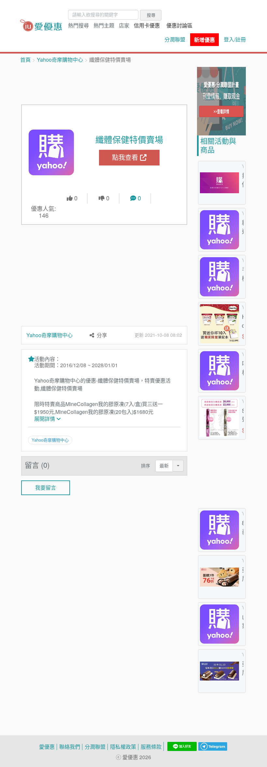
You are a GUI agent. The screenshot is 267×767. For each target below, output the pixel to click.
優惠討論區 (179, 25)
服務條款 (151, 746)
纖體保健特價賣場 (129, 140)
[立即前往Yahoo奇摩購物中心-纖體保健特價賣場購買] (51, 152)
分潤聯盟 (174, 39)
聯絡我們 (69, 746)
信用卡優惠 (147, 25)
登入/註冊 (235, 39)
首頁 (25, 59)
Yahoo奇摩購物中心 (60, 59)
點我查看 (126, 157)
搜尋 (151, 15)
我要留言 (45, 487)
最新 (164, 465)
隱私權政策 (123, 746)
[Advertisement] (139, 83)
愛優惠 (47, 746)
